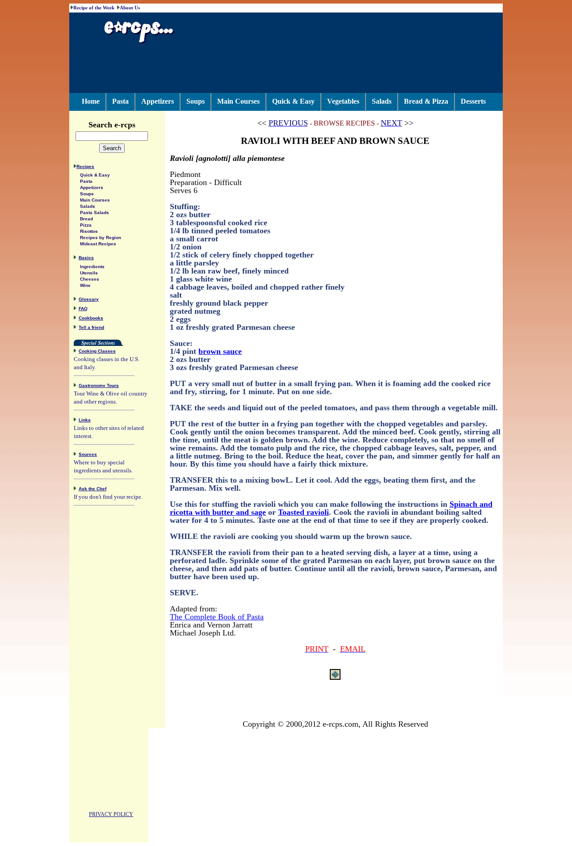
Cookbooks (91, 318)
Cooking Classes (97, 351)
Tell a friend (91, 327)
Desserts (473, 101)
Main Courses (238, 101)
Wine (85, 285)
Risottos (89, 231)
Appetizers (157, 101)
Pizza (86, 225)
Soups (195, 101)
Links (85, 419)
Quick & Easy (293, 101)
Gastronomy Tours (99, 385)
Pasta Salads (94, 212)
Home (91, 101)
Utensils (89, 272)
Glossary (89, 299)
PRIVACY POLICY (111, 814)
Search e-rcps (111, 124)
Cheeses (89, 279)
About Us (130, 7)
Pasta (120, 101)
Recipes (85, 166)
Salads (381, 101)
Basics (86, 257)
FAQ (83, 308)
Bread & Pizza (426, 101)
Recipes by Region (100, 237)
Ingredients (92, 266)
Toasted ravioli (303, 512)
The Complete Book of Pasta (217, 616)
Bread (86, 218)
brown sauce (220, 351)
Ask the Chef (92, 488)
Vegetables (343, 101)
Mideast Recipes (98, 243)
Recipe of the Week (93, 7)
